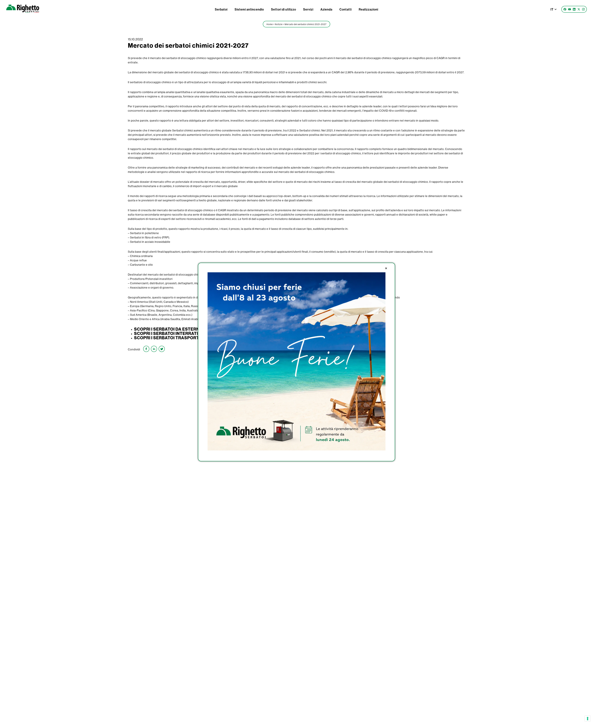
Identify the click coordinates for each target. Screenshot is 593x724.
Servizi (308, 9)
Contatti (345, 9)
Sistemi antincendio (249, 9)
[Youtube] (569, 9)
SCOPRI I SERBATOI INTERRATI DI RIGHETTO (180, 333)
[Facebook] (564, 9)
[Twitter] (578, 9)
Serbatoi (221, 9)
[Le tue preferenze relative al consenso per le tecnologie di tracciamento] (588, 719)
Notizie (278, 24)
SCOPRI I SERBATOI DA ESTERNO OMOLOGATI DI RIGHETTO (195, 329)
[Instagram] (583, 9)
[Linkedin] (574, 9)
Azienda (326, 9)
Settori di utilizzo (283, 9)
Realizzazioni (368, 9)
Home (270, 24)
